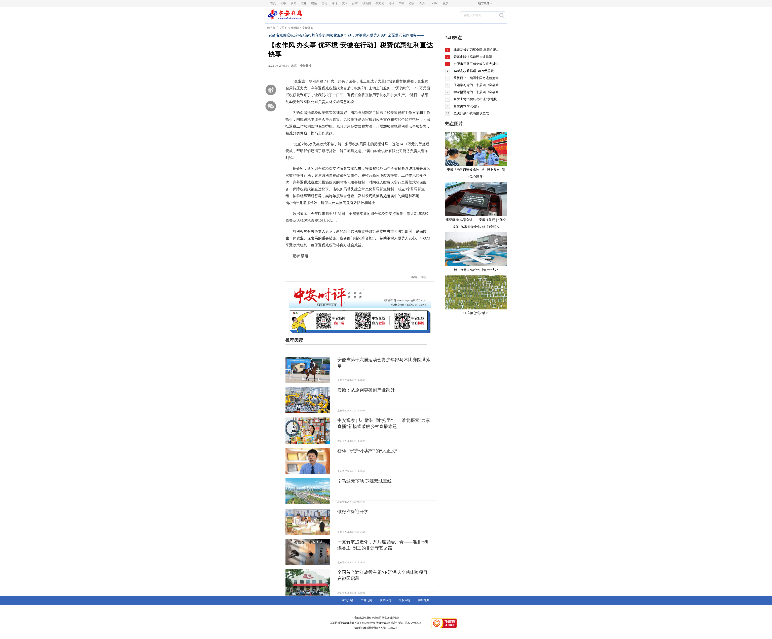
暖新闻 (366, 3)
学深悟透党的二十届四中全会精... (477, 92)
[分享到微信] (271, 106)
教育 (412, 3)
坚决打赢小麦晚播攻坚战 (471, 113)
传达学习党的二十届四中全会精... (477, 85)
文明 (345, 3)
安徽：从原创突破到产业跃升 (366, 390)
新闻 (293, 3)
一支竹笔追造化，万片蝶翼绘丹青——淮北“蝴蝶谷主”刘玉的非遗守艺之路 (382, 544)
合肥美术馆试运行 (466, 106)
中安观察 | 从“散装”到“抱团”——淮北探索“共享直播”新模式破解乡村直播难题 (383, 423)
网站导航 (422, 600)
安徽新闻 (293, 27)
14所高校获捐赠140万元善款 (474, 71)
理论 (324, 3)
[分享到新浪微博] (271, 90)
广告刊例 (366, 600)
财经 (391, 3)
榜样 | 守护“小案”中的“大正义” (367, 450)
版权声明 (404, 600)
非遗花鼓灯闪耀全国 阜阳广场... (476, 50)
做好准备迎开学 (352, 511)
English (434, 3)
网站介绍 (348, 600)
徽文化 (380, 3)
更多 (446, 3)
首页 (273, 3)
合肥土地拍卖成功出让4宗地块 (475, 99)
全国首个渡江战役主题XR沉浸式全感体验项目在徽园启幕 (382, 575)
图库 (422, 3)
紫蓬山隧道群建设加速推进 (473, 57)
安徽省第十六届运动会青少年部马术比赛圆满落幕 (383, 362)
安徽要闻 (307, 27)
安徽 (283, 3)
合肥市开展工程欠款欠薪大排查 (476, 64)
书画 (401, 3)
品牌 (355, 3)
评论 (334, 3)
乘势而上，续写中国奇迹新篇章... (477, 78)
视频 (314, 3)
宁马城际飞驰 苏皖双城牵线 (364, 481)
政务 (304, 3)
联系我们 (385, 600)
